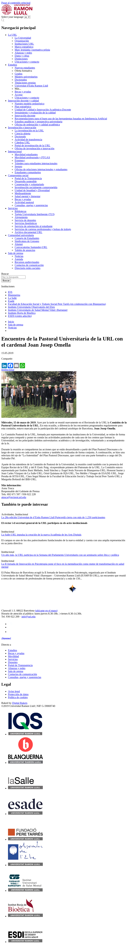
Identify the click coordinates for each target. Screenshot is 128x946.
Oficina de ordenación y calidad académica (37, 124)
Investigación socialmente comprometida (36, 187)
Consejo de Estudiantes (27, 238)
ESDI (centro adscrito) (20, 316)
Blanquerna (14, 295)
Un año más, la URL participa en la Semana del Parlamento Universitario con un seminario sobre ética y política (60, 555)
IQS (10, 292)
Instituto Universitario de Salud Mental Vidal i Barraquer (38, 310)
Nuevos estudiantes (25, 67)
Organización (22, 40)
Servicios (13, 208)
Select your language (12, 16)
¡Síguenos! (6, 638)
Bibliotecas (20, 211)
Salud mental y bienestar (27, 196)
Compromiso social (18, 175)
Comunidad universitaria (21, 235)
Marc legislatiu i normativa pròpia (32, 49)
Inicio (11, 321)
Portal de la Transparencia (28, 178)
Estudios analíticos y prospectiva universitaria (38, 121)
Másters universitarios (26, 76)
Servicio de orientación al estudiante (33, 226)
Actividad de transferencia (28, 139)
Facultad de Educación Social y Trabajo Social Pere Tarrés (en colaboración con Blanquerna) (57, 304)
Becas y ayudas (23, 91)
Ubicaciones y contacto (27, 61)
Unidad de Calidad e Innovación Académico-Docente (43, 109)
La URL (12, 34)
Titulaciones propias (25, 82)
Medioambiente (23, 193)
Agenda (19, 259)
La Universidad (23, 37)
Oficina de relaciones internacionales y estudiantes (41, 169)
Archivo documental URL (28, 232)
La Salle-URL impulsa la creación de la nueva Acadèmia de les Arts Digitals (41, 534)
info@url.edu (29, 616)
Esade (11, 301)
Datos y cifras (22, 55)
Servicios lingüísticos (26, 223)
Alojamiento (21, 217)
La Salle (12, 298)
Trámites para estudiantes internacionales (36, 163)
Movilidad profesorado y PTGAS (32, 157)
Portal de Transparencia (20, 665)
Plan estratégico (23, 106)
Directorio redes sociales (27, 268)
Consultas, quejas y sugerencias (31, 205)
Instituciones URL (24, 43)
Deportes (13, 662)
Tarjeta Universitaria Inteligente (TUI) (34, 214)
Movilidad (13, 656)
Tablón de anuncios (25, 250)
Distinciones (21, 58)
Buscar (5, 273)
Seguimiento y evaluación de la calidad (35, 112)
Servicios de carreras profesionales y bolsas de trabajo (43, 229)
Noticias (19, 256)
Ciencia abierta (22, 133)
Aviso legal (14, 691)
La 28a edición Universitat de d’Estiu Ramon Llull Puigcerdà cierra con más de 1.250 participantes (53, 517)
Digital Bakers (19, 703)
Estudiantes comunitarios (28, 172)
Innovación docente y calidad (23, 100)
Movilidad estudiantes (26, 154)
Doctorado (20, 136)
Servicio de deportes (25, 220)
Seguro (18, 166)
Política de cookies (18, 697)
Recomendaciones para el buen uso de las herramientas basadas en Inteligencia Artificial (61, 118)
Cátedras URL (22, 142)
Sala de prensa (15, 253)
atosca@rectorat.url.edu (13, 497)
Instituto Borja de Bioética (22, 313)
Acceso (18, 94)
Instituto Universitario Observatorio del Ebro (31, 307)
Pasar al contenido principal (15, 2)
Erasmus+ (20, 160)
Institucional (7, 369)
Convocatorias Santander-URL (31, 247)
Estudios (12, 64)
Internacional (15, 151)
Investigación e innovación (22, 127)
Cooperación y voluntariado (29, 184)
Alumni (19, 244)
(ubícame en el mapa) (46, 610)
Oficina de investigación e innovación (34, 148)
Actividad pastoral (24, 202)
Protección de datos (18, 694)
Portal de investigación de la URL (32, 145)
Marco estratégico (24, 46)
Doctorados (21, 79)
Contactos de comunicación (29, 265)
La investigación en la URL (29, 130)
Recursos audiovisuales (27, 262)
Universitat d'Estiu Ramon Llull (31, 85)
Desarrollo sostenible (26, 181)
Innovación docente (25, 115)
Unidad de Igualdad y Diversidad (32, 190)
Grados (18, 73)
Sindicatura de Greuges (27, 241)
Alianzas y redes (23, 52)
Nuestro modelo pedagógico (29, 103)
